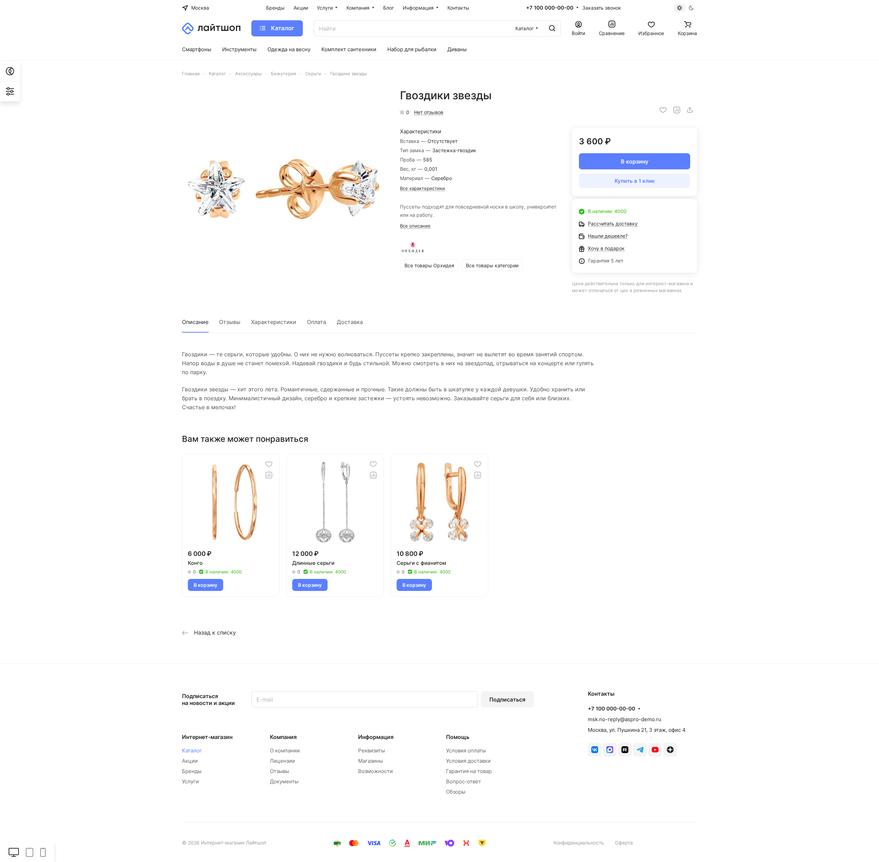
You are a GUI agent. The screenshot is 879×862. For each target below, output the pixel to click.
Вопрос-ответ (463, 781)
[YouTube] (655, 750)
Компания (283, 737)
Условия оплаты (466, 750)
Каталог (192, 750)
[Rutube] (625, 750)
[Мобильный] (43, 852)
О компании (285, 750)
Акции (190, 761)
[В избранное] (663, 110)
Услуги (190, 781)
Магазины (370, 761)
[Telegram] (640, 750)
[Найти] (552, 28)
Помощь (457, 737)
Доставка (350, 321)
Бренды (192, 771)
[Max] (610, 750)
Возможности (375, 771)
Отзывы (229, 321)
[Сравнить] (676, 110)
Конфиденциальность (578, 843)
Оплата (316, 321)
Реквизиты (371, 750)
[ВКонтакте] (595, 750)
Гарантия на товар (469, 771)
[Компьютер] (13, 852)
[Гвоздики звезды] (284, 191)
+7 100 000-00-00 (549, 8)
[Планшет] (29, 852)
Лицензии (282, 761)
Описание (195, 321)
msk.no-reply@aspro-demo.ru (624, 719)
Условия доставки (468, 761)
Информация (375, 737)
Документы (284, 781)
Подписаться (507, 699)
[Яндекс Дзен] (670, 750)
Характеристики (273, 321)
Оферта (624, 843)
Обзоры (455, 791)
